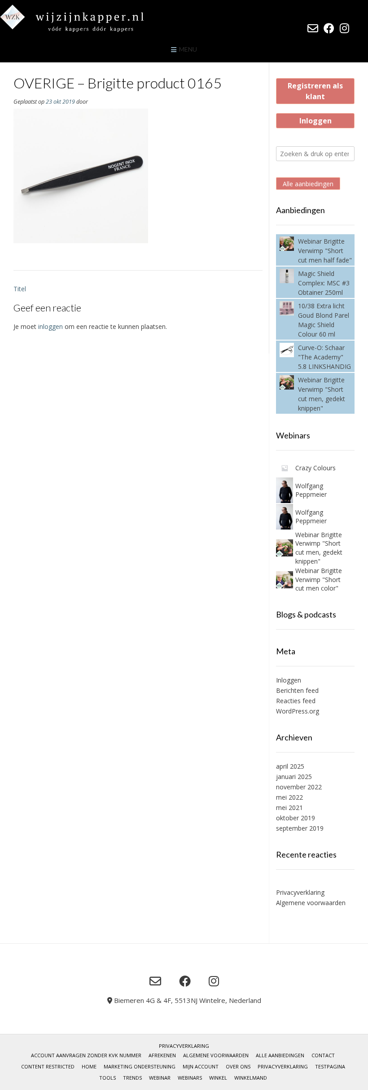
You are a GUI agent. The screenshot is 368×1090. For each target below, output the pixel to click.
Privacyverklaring (300, 892)
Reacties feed (295, 700)
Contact (323, 1055)
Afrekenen (162, 1055)
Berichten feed (297, 690)
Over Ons (238, 1066)
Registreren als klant (315, 91)
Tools (107, 1077)
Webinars (190, 1077)
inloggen (50, 326)
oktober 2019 (295, 818)
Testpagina (330, 1066)
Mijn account (201, 1066)
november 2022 (299, 787)
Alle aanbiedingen (308, 183)
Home (89, 1066)
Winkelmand (250, 1077)
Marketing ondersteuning (139, 1066)
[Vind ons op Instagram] (344, 28)
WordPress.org (297, 711)
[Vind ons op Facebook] (329, 28)
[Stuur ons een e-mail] (312, 28)
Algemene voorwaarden (311, 902)
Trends (132, 1077)
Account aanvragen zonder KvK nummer (86, 1055)
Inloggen (315, 121)
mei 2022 (289, 797)
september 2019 (300, 828)
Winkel (218, 1077)
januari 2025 (294, 776)
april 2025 (290, 766)
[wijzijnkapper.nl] (90, 18)
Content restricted (47, 1066)
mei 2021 (289, 807)
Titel (19, 289)
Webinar (160, 1077)
